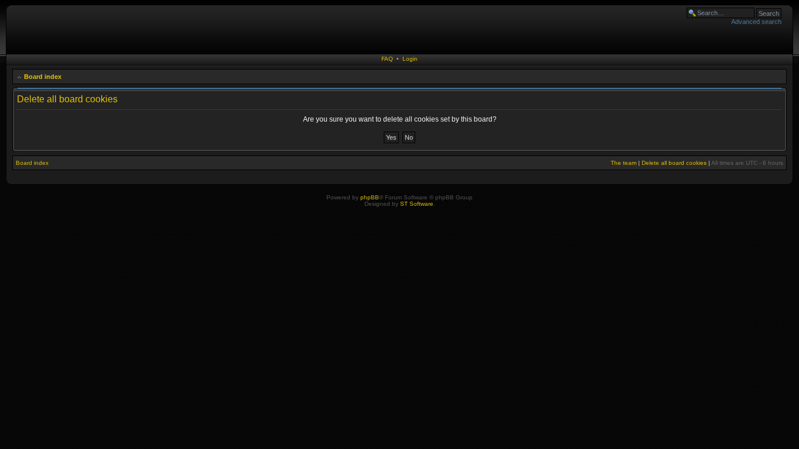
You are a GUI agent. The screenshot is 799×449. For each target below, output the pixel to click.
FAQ (387, 59)
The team (623, 163)
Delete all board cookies (674, 163)
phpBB (369, 197)
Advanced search (756, 21)
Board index (42, 76)
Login (410, 59)
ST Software (416, 204)
